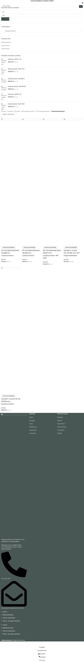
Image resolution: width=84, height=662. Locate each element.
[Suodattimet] (2, 643)
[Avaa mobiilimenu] (1, 3)
